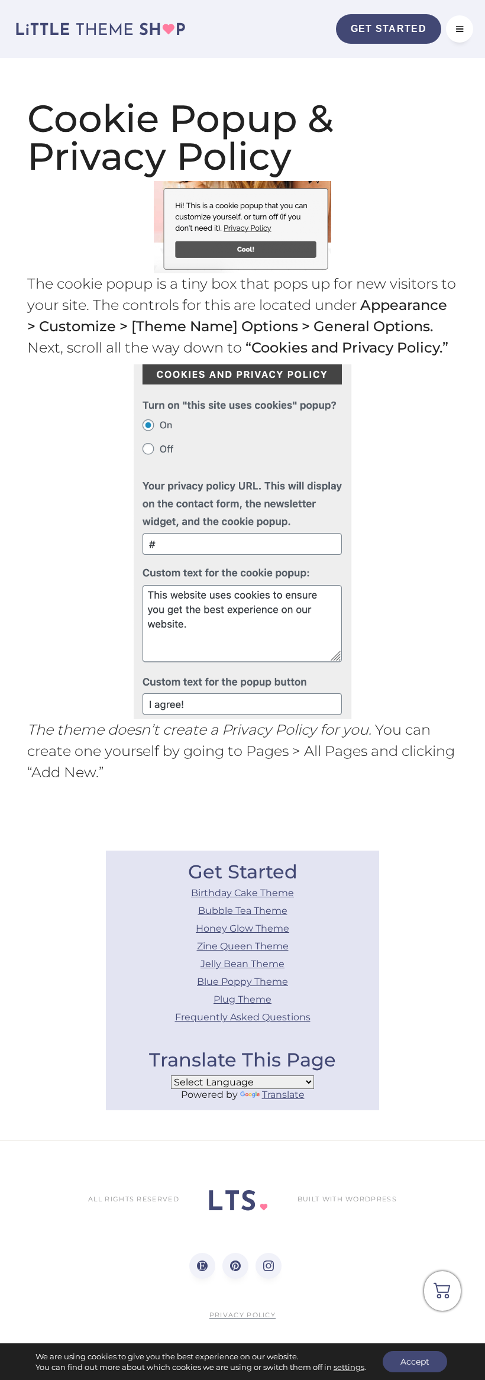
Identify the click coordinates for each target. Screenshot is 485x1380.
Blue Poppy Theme (242, 981)
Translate (283, 1094)
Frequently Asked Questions (243, 1017)
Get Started (388, 29)
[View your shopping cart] (442, 1295)
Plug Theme (242, 999)
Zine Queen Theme (243, 946)
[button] (459, 29)
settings (349, 1367)
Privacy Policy (242, 1315)
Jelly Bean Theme (242, 963)
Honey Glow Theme (242, 928)
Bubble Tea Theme (242, 910)
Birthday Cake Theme (242, 893)
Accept (414, 1361)
